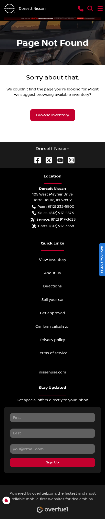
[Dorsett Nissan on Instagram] (69, 160)
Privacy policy (52, 340)
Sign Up (52, 462)
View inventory (52, 259)
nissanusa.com (52, 372)
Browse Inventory (52, 115)
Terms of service (52, 353)
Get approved (52, 313)
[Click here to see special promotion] (52, 18)
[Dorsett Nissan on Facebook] (35, 160)
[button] (80, 8)
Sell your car (53, 299)
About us (52, 273)
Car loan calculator (52, 326)
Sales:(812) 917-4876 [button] (56, 213)
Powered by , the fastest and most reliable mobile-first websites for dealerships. (53, 496)
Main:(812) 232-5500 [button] (56, 206)
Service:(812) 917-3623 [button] (56, 219)
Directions (52, 286)
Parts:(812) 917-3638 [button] (56, 226)
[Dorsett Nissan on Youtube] (58, 160)
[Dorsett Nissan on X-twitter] (46, 160)
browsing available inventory (62, 94)
